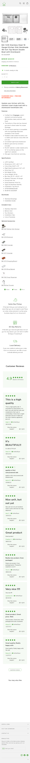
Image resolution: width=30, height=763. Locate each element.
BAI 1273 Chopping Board (9, 261)
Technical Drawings (11, 199)
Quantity (5, 74)
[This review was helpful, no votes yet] (19, 429)
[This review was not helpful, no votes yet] (22, 429)
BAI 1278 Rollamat (7, 237)
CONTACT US (5, 733)
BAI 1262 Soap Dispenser (9, 277)
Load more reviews (15, 670)
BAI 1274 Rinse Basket (8, 269)
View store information (10, 90)
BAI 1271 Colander (7, 253)
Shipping (4, 61)
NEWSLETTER (5, 738)
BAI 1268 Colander (7, 245)
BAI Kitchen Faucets (8, 285)
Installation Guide (10, 201)
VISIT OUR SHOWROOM (8, 728)
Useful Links (6, 724)
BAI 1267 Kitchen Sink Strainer (11, 229)
